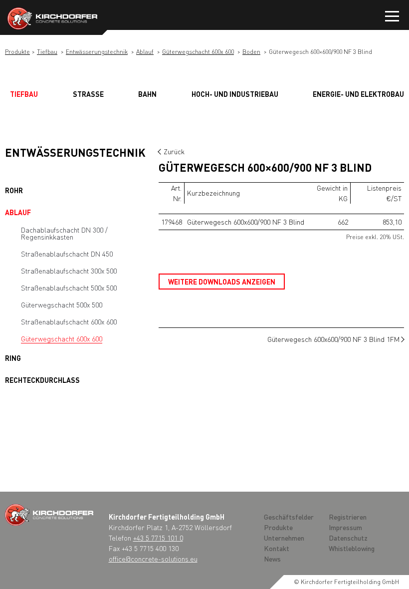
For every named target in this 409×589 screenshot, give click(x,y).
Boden (251, 51)
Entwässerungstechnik (97, 51)
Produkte (17, 51)
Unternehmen (284, 537)
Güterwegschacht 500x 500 (61, 304)
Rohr (14, 190)
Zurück (174, 151)
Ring (13, 357)
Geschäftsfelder (289, 516)
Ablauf (145, 51)
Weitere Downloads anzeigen (221, 281)
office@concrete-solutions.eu (153, 558)
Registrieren (348, 516)
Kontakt (276, 548)
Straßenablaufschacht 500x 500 (69, 287)
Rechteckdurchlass (42, 379)
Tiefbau (47, 51)
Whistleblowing (352, 548)
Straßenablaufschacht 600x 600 (69, 321)
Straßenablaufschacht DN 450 (67, 253)
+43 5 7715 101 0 (158, 537)
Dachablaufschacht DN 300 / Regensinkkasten (64, 233)
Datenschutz (348, 537)
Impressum (345, 527)
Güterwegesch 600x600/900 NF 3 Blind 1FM (333, 338)
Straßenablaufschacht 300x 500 (69, 270)
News (272, 558)
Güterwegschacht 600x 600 (198, 51)
